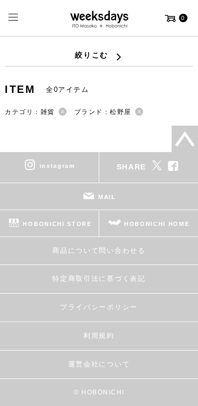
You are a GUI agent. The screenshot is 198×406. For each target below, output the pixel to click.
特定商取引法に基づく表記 (98, 278)
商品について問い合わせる (98, 250)
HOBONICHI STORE (57, 223)
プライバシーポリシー (99, 307)
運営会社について (99, 364)
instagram (58, 165)
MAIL (107, 196)
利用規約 (99, 335)
